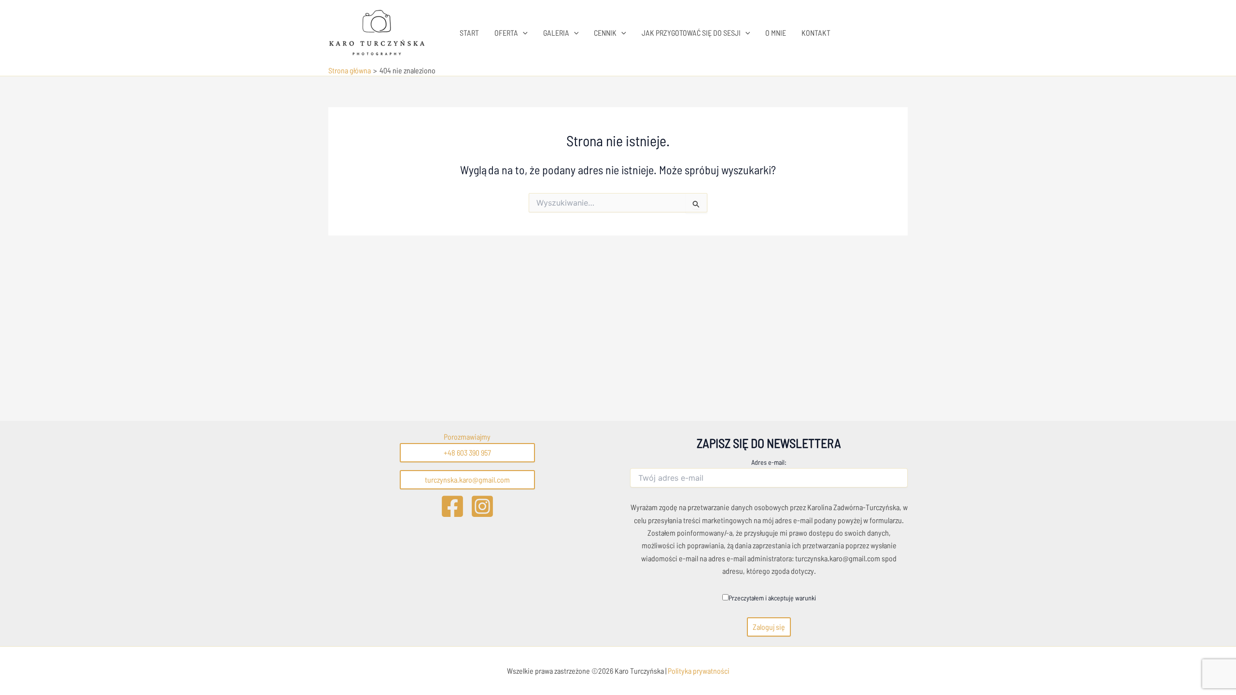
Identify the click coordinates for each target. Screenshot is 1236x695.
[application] (523, 32)
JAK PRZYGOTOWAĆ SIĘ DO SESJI (691, 32)
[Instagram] (482, 506)
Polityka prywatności (698, 670)
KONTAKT (815, 32)
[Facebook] (452, 506)
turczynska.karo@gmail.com (467, 479)
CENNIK (605, 32)
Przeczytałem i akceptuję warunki (772, 598)
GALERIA (556, 32)
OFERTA (506, 32)
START (469, 32)
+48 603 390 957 (467, 452)
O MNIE (775, 32)
